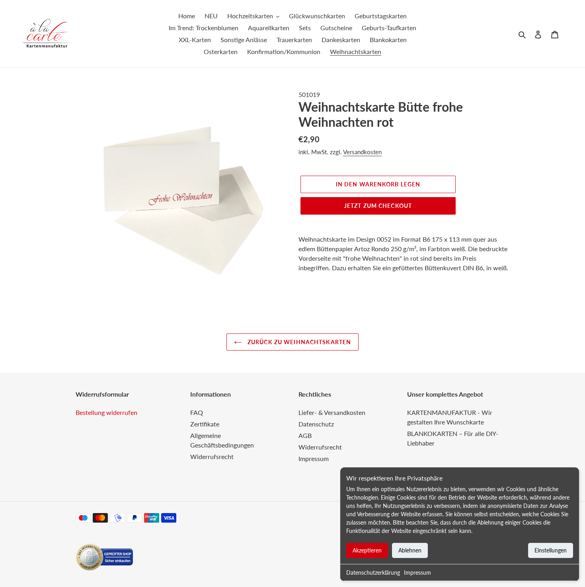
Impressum (417, 572)
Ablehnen (409, 550)
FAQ (196, 412)
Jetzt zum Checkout (378, 205)
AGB (305, 435)
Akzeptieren (367, 550)
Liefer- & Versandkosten (331, 412)
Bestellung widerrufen (106, 412)
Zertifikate (204, 424)
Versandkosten (362, 151)
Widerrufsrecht (212, 456)
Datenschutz (316, 424)
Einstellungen (550, 550)
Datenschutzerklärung (373, 572)
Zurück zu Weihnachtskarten (298, 342)
